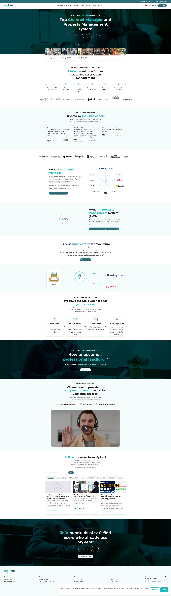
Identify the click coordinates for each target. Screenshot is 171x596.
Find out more (86, 369)
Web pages (42, 585)
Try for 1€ (153, 5)
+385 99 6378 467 (114, 581)
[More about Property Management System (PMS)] (65, 219)
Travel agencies (8, 579)
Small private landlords (9, 583)
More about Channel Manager (58, 193)
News (94, 5)
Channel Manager (43, 579)
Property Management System (46, 581)
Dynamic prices (85, 259)
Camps (6, 587)
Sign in (163, 5)
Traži (71, 472)
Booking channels (43, 583)
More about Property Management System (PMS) (104, 229)
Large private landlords (9, 581)
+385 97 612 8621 (147, 1)
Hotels (5, 585)
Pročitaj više (51, 510)
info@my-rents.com (161, 1)
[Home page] (9, 6)
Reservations (42, 587)
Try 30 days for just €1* (85, 556)
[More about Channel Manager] (106, 181)
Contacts (100, 5)
